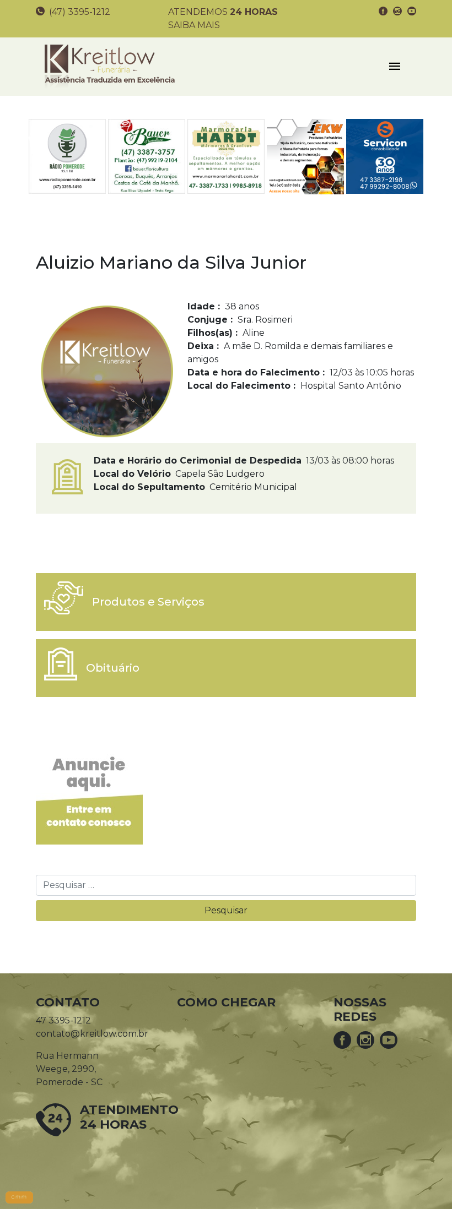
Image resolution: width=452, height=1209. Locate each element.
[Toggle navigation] (394, 66)
